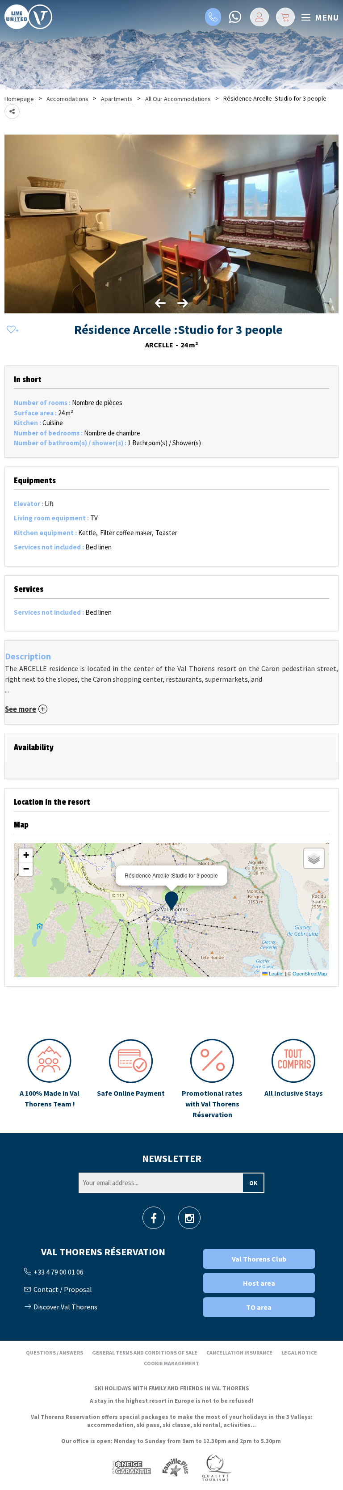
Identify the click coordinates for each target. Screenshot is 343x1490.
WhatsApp (235, 17)
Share (12, 111)
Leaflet (276, 973)
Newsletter (171, 1158)
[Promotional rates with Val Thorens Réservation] (212, 1079)
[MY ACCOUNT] (259, 17)
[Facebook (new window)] (154, 1221)
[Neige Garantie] (131, 1467)
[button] (285, 17)
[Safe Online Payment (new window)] (131, 1079)
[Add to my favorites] (11, 330)
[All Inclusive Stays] (293, 1079)
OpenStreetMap (310, 973)
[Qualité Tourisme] (216, 1467)
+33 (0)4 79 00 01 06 (213, 17)
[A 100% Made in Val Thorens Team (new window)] (49, 1079)
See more (20, 709)
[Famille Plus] (175, 1467)
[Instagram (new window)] (189, 1221)
